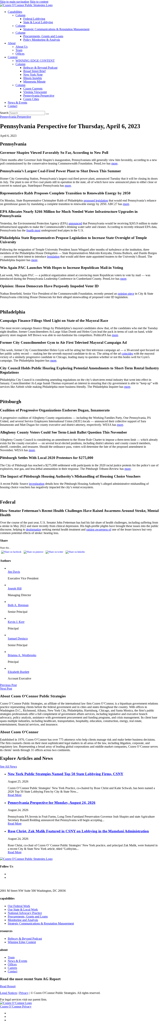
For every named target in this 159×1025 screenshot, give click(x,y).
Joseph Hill (15, 588)
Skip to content (39, 1)
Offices (20, 53)
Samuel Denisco (18, 638)
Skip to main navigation (14, 1)
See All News (8, 766)
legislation (53, 256)
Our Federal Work (19, 906)
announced (75, 223)
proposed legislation (96, 200)
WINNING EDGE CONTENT (35, 60)
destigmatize (33, 529)
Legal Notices (8, 993)
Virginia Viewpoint (35, 92)
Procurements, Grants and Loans (43, 36)
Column (20, 15)
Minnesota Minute (34, 81)
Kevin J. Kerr (16, 621)
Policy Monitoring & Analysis (41, 39)
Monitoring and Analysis (23, 920)
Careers (12, 968)
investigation (36, 483)
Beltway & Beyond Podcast (40, 67)
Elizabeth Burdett (18, 672)
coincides (127, 353)
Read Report (8, 986)
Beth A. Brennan (18, 605)
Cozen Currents (32, 88)
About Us (22, 46)
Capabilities (15, 11)
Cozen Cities (31, 99)
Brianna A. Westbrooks (22, 655)
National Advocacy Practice (25, 913)
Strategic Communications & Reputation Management (56, 29)
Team (19, 50)
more (114, 163)
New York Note (33, 74)
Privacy (24, 993)
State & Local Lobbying (38, 22)
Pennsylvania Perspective (38, 95)
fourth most (33, 230)
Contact (12, 106)
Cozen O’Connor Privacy (15, 1006)
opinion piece (126, 293)
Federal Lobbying (34, 18)
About (12, 43)
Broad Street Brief (34, 71)
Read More (15, 795)
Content (12, 57)
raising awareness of (98, 529)
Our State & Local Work (23, 909)
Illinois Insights (32, 78)
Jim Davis (14, 571)
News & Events (17, 102)
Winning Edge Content (22, 942)
